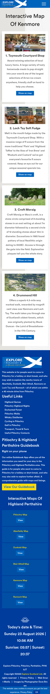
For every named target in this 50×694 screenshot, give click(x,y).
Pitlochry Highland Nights (17, 406)
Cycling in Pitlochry (14, 421)
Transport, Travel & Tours (17, 429)
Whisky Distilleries (14, 417)
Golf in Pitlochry (12, 425)
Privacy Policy (27, 678)
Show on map (25, 93)
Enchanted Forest (13, 410)
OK (36, 692)
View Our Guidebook (19, 487)
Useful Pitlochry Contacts (17, 433)
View (20, 520)
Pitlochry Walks (12, 414)
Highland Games (13, 402)
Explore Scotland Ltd (32, 674)
